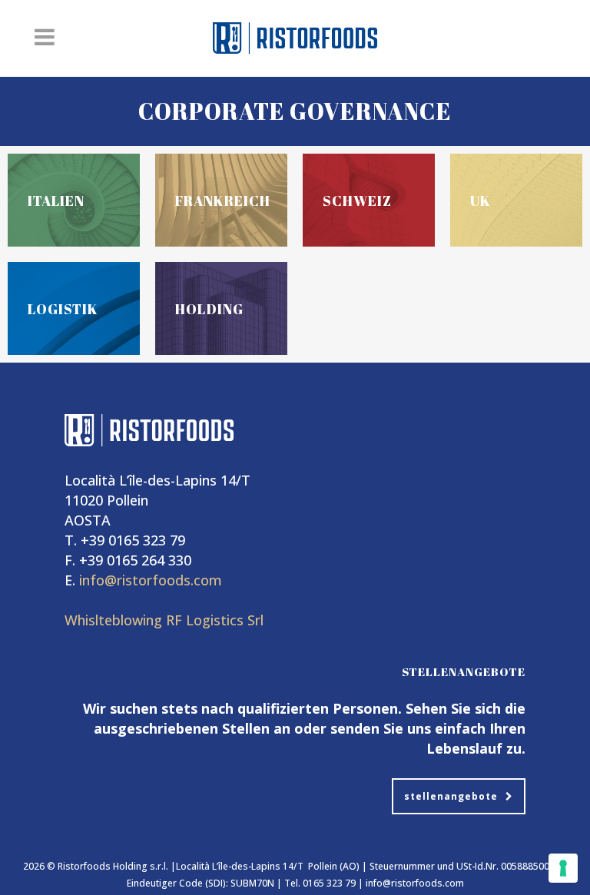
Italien (56, 200)
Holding (209, 309)
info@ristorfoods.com (150, 580)
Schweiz (357, 200)
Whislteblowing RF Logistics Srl (164, 620)
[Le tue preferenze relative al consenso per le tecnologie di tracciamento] (563, 868)
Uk (480, 200)
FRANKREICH (222, 200)
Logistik (63, 309)
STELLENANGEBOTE (451, 796)
